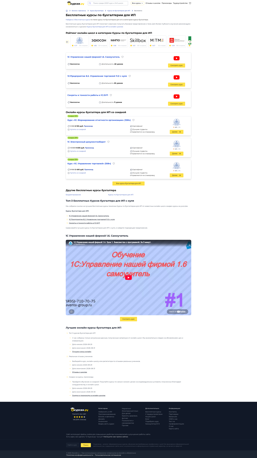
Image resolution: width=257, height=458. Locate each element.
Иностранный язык (130, 411)
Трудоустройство (180, 3)
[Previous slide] (67, 42)
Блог (147, 419)
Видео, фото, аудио (106, 424)
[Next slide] (189, 42)
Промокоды (167, 3)
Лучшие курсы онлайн (81, 352)
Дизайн (101, 419)
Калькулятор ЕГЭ (152, 424)
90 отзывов (122, 45)
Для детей (126, 413)
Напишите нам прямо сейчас (115, 437)
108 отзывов (180, 45)
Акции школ (150, 417)
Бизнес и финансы (106, 417)
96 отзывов (83, 45)
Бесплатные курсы (153, 412)
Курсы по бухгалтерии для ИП (120, 195)
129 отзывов (102, 45)
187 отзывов (141, 45)
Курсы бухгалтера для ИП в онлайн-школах (105, 27)
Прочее (125, 425)
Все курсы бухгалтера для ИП (128, 183)
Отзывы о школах (153, 3)
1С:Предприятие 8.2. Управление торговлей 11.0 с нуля (92, 219)
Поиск (85, 445)
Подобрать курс (152, 421)
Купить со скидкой (78, 129)
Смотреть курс (176, 65)
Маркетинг (126, 409)
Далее (174, 132)
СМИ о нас (173, 419)
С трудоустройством (154, 414)
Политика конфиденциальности (79, 455)
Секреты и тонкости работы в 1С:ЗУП (84, 223)
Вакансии (173, 417)
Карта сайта (174, 429)
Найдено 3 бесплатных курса (78, 20)
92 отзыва (161, 45)
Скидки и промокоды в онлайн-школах (88, 395)
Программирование (107, 414)
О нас (171, 426)
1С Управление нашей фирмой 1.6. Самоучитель (89, 216)
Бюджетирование (73, 195)
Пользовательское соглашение (108, 455)
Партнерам (173, 414)
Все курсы (136, 3)
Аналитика (102, 421)
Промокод (88, 126)
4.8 (177, 127)
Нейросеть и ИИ (105, 412)
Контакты (173, 412)
